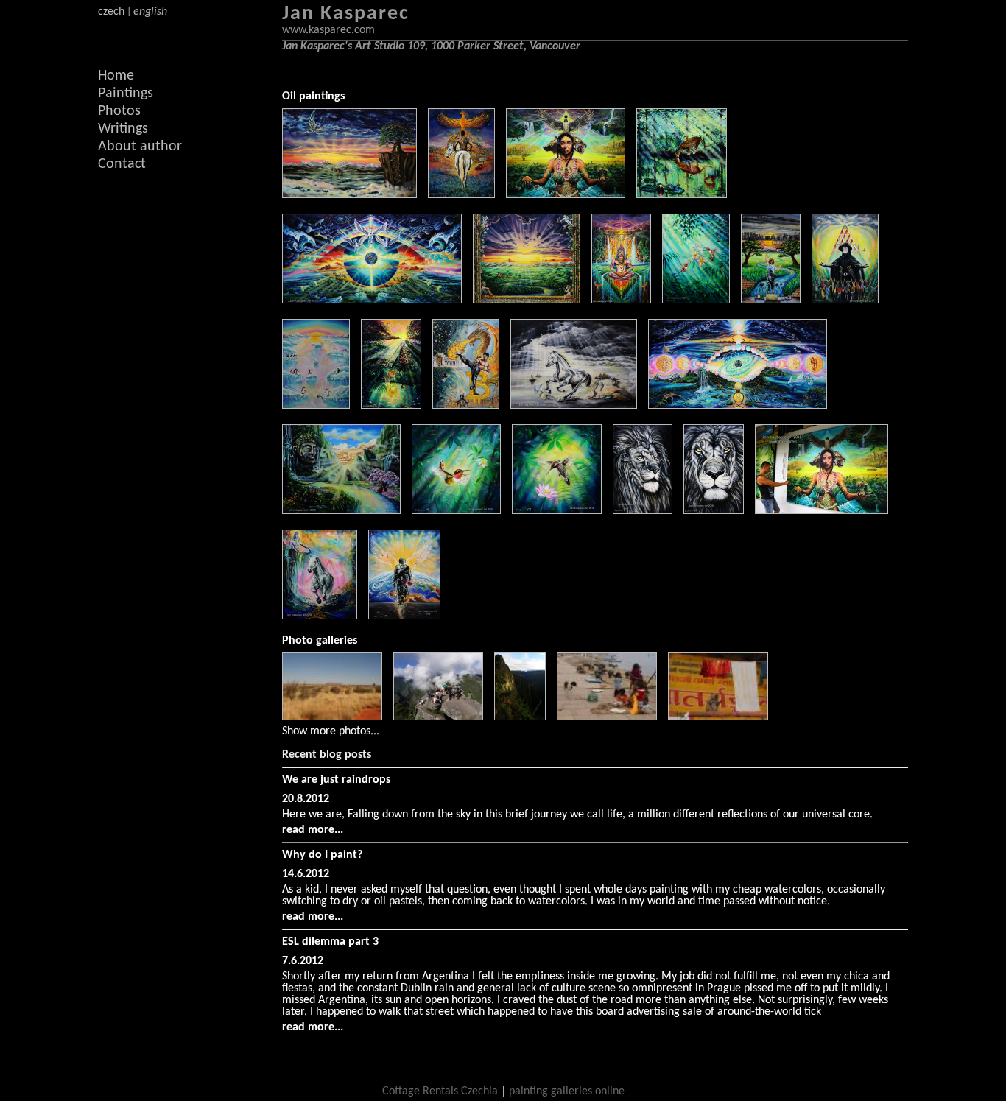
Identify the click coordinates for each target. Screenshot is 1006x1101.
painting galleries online (567, 1091)
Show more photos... (330, 731)
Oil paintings (313, 96)
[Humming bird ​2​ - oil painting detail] (557, 511)
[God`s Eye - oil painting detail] (737, 406)
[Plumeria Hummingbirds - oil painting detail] (696, 300)
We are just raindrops (336, 780)
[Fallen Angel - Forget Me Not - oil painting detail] (461, 195)
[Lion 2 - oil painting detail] (642, 511)
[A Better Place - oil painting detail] (771, 300)
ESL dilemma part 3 (330, 942)
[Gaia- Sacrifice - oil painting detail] (821, 511)
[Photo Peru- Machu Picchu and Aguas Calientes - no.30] (520, 686)
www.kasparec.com (328, 30)
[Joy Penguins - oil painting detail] (316, 406)
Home (116, 75)
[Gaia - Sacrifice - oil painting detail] (565, 195)
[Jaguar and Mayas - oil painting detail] (391, 406)
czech (111, 12)
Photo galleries (319, 641)
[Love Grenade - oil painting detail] (404, 616)
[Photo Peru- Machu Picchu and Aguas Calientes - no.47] (438, 686)
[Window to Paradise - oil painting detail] (526, 300)
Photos (119, 111)
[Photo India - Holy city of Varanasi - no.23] (718, 686)
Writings (123, 129)
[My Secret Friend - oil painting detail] (349, 195)
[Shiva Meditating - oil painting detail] (319, 616)
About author (140, 146)
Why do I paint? (322, 855)
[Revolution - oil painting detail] (845, 300)
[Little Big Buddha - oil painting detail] (341, 511)
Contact (122, 164)
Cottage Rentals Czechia (440, 1091)
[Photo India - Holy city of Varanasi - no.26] (607, 686)
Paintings (125, 93)
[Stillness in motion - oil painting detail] (573, 406)
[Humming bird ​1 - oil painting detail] (456, 511)
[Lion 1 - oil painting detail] (713, 511)
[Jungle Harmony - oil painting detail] (681, 195)
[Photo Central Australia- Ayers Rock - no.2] (332, 686)
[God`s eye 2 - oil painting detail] (372, 300)
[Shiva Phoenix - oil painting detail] (621, 300)
